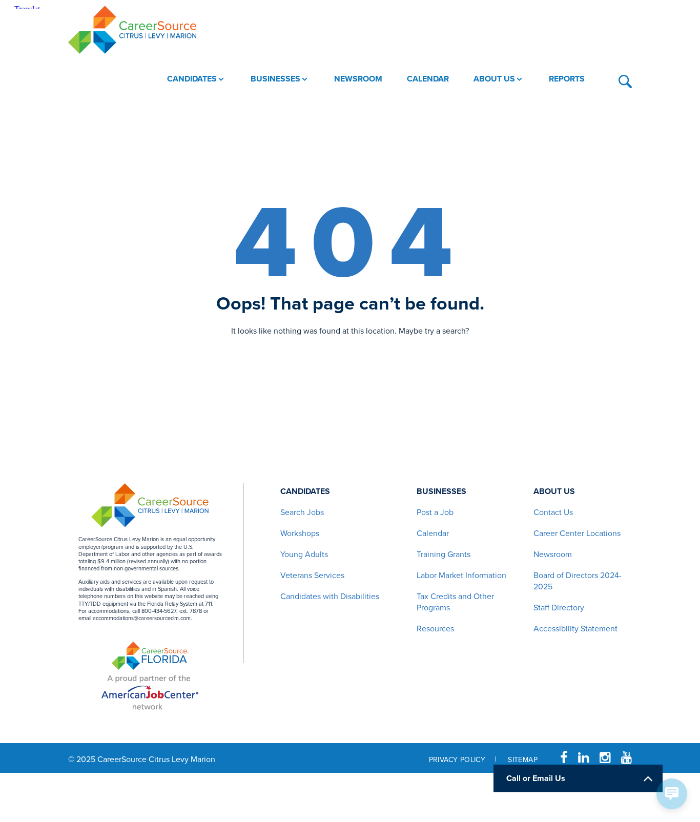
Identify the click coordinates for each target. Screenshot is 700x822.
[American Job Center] (150, 691)
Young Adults (304, 554)
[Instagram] (605, 758)
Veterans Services (312, 575)
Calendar (433, 533)
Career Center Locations (577, 533)
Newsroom (552, 554)
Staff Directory (558, 608)
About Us (554, 491)
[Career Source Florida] (150, 656)
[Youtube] (626, 758)
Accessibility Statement (575, 629)
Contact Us (553, 512)
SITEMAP (523, 759)
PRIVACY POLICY (457, 759)
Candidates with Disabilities (329, 596)
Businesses (441, 491)
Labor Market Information (461, 575)
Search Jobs (302, 512)
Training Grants (443, 554)
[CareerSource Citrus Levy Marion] (132, 30)
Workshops (299, 533)
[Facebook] (563, 758)
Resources (435, 629)
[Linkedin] (583, 758)
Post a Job (435, 512)
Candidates (305, 491)
